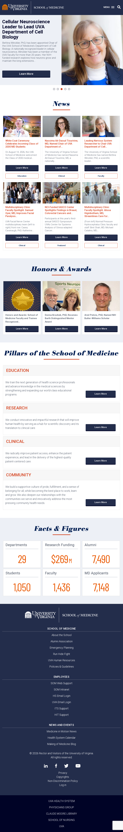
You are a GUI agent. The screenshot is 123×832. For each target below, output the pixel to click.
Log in (62, 785)
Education (22, 176)
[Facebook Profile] (56, 766)
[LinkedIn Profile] (46, 766)
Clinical (61, 176)
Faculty (101, 176)
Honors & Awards (62, 269)
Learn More (26, 73)
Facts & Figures (61, 529)
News (61, 104)
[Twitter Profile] (66, 766)
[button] (119, 7)
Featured (61, 245)
